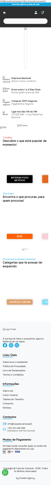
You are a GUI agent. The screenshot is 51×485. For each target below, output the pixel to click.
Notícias (7, 407)
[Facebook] (5, 345)
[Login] (36, 13)
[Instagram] (11, 345)
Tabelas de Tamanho (13, 399)
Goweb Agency (27, 478)
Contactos (8, 403)
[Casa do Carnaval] (14, 13)
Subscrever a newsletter (15, 362)
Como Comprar (10, 395)
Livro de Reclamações (14, 370)
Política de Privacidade (14, 366)
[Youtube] (17, 345)
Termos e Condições (13, 374)
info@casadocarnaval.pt (20, 423)
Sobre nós (8, 390)
